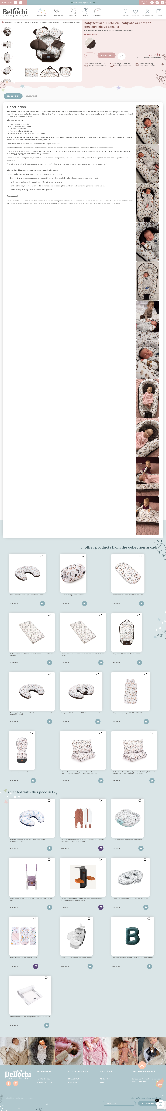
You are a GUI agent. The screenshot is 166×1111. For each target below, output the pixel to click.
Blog (85, 15)
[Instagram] (157, 2)
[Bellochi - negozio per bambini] (15, 12)
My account (147, 16)
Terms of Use (43, 1079)
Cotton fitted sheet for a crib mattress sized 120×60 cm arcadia (82, 654)
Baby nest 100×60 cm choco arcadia (127, 654)
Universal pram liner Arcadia (22, 772)
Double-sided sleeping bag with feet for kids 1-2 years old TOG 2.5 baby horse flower (82, 840)
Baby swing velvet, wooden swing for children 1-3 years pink (31, 899)
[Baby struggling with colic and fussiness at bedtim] (41, 1051)
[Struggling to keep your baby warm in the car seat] (152, 1051)
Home (6, 22)
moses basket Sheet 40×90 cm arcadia (128, 595)
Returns (72, 1082)
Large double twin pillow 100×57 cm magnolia (130, 899)
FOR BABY (17, 22)
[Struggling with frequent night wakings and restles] (14, 1051)
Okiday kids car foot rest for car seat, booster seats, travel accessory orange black (81, 899)
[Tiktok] (162, 2)
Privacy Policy (44, 1082)
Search (126, 16)
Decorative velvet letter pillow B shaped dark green (133, 958)
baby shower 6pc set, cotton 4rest (23, 958)
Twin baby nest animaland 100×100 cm (128, 840)
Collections (57, 15)
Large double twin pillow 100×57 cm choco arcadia (81, 713)
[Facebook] (152, 2)
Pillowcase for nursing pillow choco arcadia (27, 595)
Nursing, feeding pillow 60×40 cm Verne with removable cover (27, 840)
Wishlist (136, 16)
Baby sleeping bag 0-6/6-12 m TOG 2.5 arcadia (131, 713)
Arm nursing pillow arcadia (73, 595)
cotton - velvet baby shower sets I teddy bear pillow (51, 22)
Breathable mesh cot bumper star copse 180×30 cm (30, 1017)
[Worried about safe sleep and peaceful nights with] (124, 1051)
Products (41, 15)
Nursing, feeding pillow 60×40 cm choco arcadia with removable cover (31, 713)
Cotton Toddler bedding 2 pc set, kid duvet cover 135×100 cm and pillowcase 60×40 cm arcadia (80, 772)
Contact (97, 15)
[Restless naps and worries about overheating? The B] (97, 1051)
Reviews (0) (31, 96)
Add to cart (106, 55)
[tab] (13, 96)
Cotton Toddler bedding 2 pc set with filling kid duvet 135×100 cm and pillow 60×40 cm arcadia (134, 772)
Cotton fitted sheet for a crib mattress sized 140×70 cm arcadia (31, 654)
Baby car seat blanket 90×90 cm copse (76, 958)
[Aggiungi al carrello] (42, 603)
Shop (10, 22)
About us (73, 15)
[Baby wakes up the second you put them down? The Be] (69, 1051)
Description (13, 96)
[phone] (20, 2)
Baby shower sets (27, 22)
